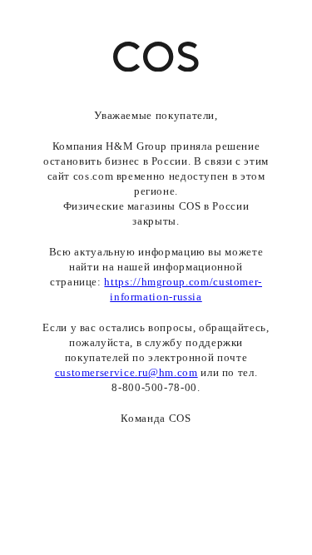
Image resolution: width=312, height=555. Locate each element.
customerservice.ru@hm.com (126, 372)
